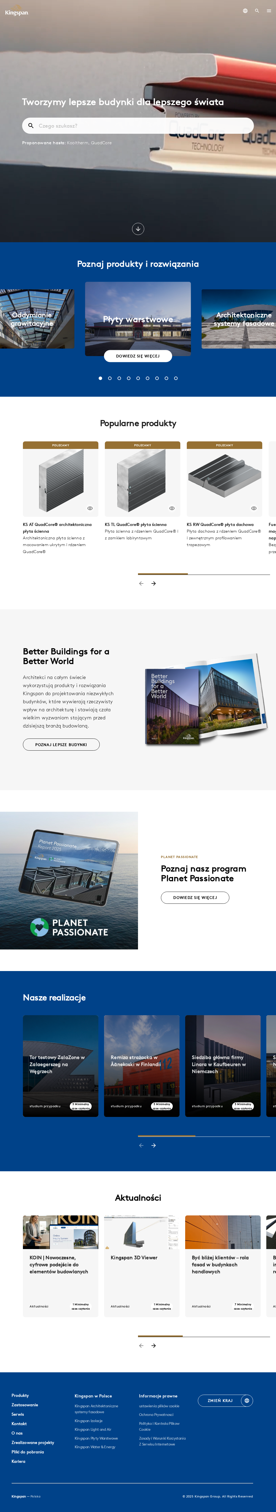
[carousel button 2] (110, 378)
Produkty (20, 1395)
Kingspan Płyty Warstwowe (96, 1438)
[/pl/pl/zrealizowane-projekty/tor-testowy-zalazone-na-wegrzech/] (60, 1066)
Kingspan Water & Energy (95, 1446)
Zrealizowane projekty (33, 1442)
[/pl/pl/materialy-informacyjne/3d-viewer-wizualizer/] (142, 1266)
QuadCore (101, 142)
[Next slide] (153, 584)
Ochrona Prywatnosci (156, 1414)
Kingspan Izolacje (88, 1420)
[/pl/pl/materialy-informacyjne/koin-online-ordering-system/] (60, 1266)
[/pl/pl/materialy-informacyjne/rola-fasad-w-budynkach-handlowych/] (223, 1266)
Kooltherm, (79, 142)
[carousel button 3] (119, 378)
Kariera (19, 1461)
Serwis (18, 1414)
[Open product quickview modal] (90, 508)
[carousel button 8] (166, 378)
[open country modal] (245, 10)
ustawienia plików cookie (159, 1406)
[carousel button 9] (176, 378)
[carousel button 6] (147, 378)
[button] (269, 10)
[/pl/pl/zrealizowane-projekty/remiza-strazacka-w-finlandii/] (142, 1066)
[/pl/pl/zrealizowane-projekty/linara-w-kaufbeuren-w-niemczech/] (223, 1066)
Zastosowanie (25, 1404)
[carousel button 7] (157, 378)
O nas (17, 1433)
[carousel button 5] (138, 378)
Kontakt (19, 1423)
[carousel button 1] (100, 378)
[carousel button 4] (128, 378)
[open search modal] (257, 10)
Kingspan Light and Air (93, 1429)
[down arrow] (138, 229)
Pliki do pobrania (28, 1451)
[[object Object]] (60, 479)
